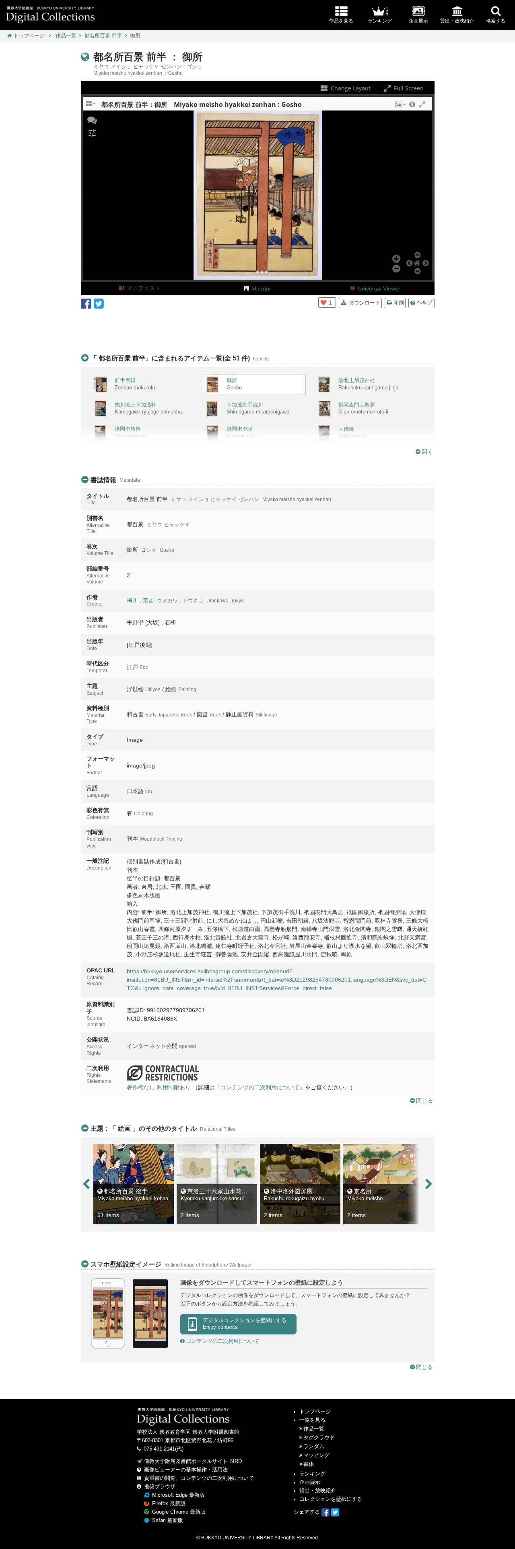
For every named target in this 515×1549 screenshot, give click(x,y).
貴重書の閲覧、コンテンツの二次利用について (199, 1478)
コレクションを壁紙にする (330, 1499)
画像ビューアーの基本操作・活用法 (186, 1470)
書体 (308, 1464)
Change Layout (350, 88)
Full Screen (408, 88)
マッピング (316, 1455)
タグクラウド (319, 1438)
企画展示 (309, 1482)
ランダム (313, 1446)
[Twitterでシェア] (99, 303)
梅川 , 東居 (140, 600)
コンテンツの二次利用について (222, 1341)
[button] (400, 106)
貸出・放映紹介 (317, 1491)
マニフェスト (144, 288)
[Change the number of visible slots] (91, 106)
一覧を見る (312, 1420)
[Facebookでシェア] (86, 303)
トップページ (29, 36)
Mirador (261, 288)
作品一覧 (66, 36)
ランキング (312, 1474)
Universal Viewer (379, 288)
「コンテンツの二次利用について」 (260, 1087)
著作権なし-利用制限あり (159, 1087)
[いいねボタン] (323, 302)
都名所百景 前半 (103, 36)
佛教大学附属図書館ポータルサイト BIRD (193, 1461)
